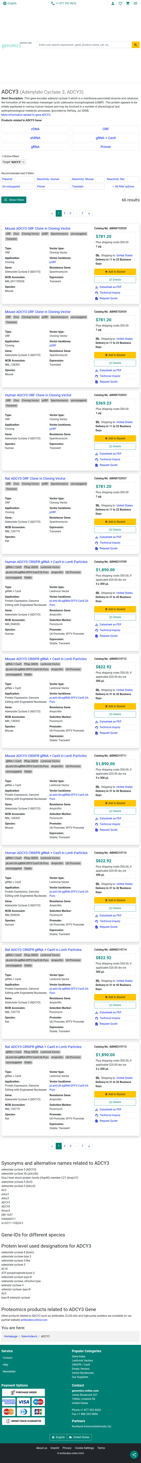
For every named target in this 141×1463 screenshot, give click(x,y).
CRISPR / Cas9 (81, 1364)
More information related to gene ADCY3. (26, 114)
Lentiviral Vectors (82, 1360)
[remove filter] (23, 162)
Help (5, 1364)
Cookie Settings (84, 1448)
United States (124, 255)
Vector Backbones (83, 1373)
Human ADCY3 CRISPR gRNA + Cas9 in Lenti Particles (46, 562)
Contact (7, 1357)
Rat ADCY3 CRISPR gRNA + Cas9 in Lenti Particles (43, 950)
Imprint (55, 1448)
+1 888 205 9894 (87, 1414)
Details (117, 279)
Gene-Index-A (29, 1336)
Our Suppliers (80, 1377)
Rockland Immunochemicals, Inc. (92, 1426)
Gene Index (78, 1356)
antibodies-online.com (34, 1320)
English (12, 3)
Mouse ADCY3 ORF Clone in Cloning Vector (38, 228)
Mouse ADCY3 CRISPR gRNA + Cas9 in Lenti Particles (46, 659)
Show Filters (16, 200)
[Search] (136, 45)
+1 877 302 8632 (66, 3)
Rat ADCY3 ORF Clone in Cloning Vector (35, 478)
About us (41, 1448)
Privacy (67, 1448)
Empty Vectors (80, 1368)
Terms (101, 1448)
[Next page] (89, 213)
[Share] (134, 1455)
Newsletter (9, 1371)
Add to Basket (116, 271)
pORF (53, 262)
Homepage (10, 1336)
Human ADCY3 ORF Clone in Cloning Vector (38, 395)
